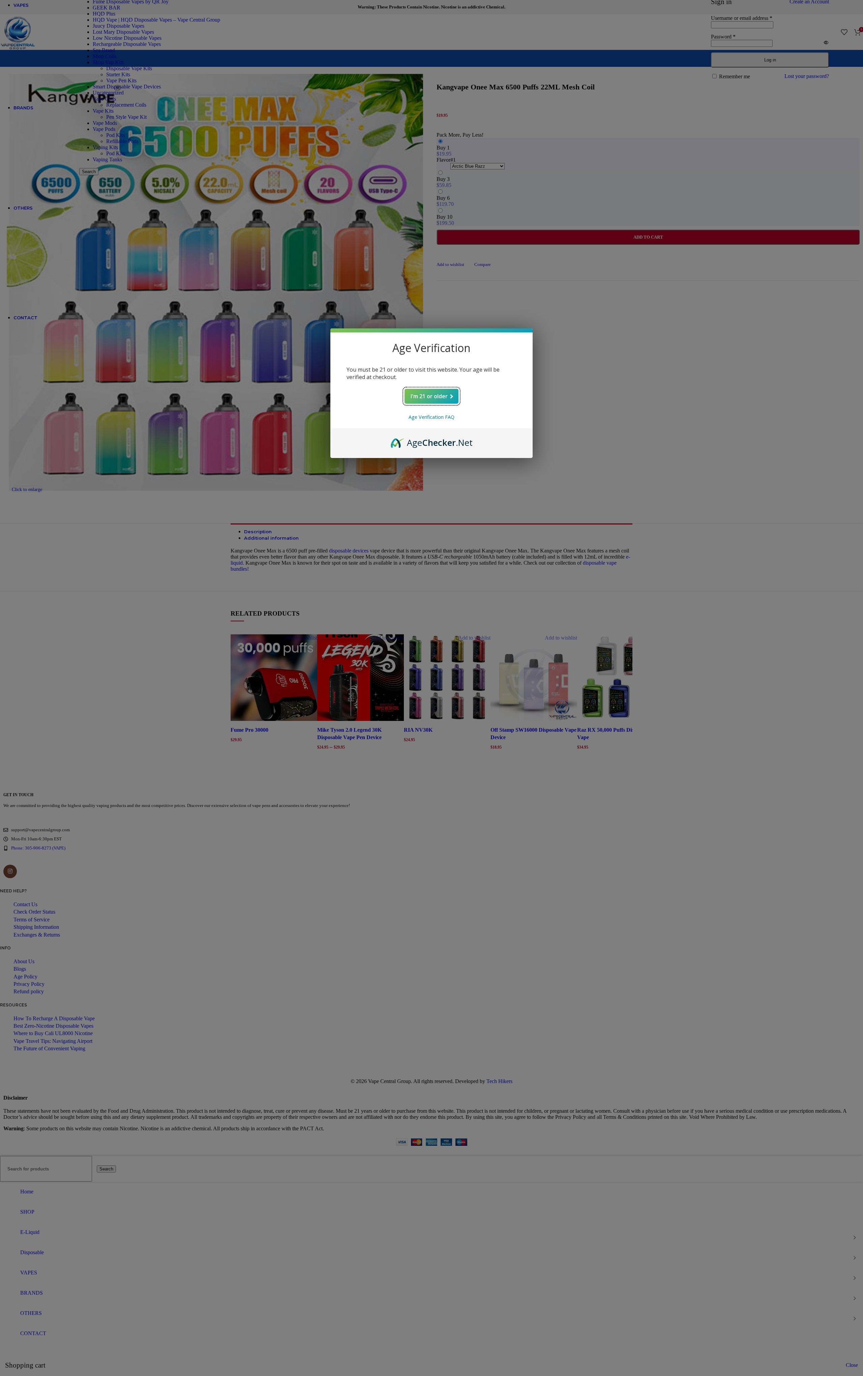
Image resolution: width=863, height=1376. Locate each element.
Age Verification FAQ (431, 417)
